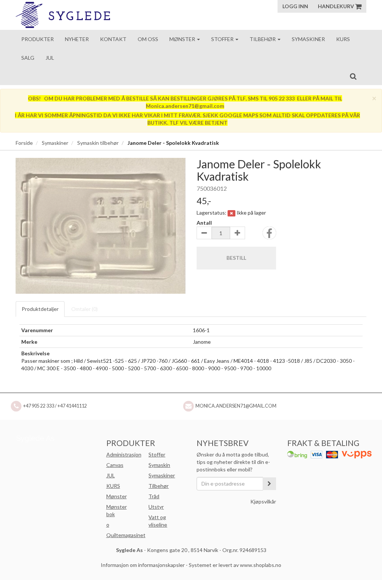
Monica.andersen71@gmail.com (235, 406)
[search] (353, 76)
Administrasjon (123, 454)
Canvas (114, 465)
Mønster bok (116, 510)
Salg (27, 57)
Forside (24, 143)
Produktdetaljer (40, 309)
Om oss (148, 39)
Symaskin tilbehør (98, 143)
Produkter (37, 39)
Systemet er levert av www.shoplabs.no (235, 565)
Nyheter (77, 39)
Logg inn (295, 6)
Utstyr (156, 506)
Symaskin (159, 465)
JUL (110, 475)
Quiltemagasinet (125, 535)
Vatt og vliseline (157, 521)
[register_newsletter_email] (269, 483)
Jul (50, 57)
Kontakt (113, 39)
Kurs (343, 39)
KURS (113, 486)
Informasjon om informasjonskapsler (143, 565)
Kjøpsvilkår (263, 501)
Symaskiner (308, 39)
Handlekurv (336, 6)
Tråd (153, 496)
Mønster (182, 39)
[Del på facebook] (269, 235)
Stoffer (223, 39)
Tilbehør (263, 39)
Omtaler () (84, 309)
